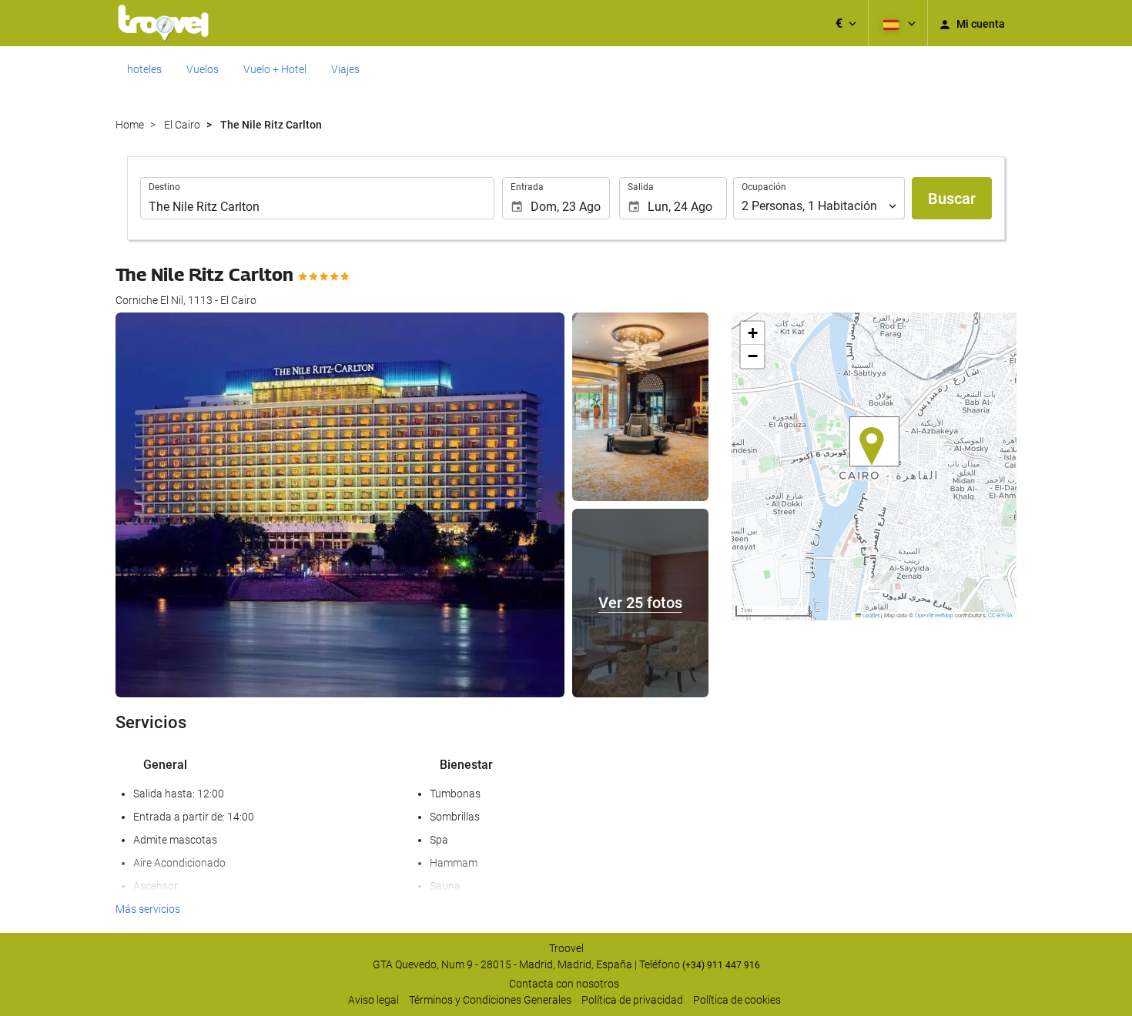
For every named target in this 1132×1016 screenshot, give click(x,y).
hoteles (144, 69)
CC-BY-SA (1000, 615)
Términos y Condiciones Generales (490, 1000)
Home (130, 125)
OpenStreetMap (934, 615)
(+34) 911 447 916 (721, 965)
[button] (846, 23)
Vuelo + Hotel (274, 69)
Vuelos (202, 69)
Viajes (345, 69)
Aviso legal (373, 1000)
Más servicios (148, 909)
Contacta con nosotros (564, 984)
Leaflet (870, 615)
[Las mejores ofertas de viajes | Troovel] (163, 23)
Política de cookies (737, 1000)
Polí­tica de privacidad (632, 1000)
